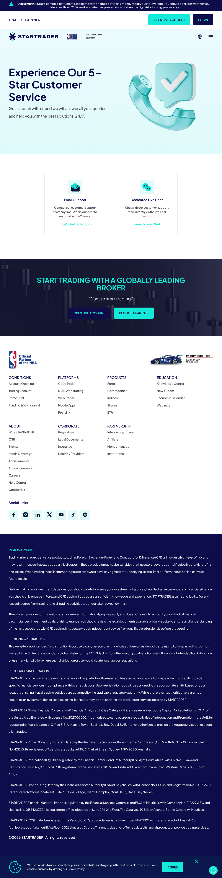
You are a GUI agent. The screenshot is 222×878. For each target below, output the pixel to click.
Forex (111, 383)
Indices (112, 398)
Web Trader (66, 398)
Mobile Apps (67, 405)
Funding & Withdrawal (24, 405)
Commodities (117, 391)
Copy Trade (66, 383)
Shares (112, 405)
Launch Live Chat (146, 224)
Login (203, 20)
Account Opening (21, 383)
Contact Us (17, 489)
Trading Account (20, 391)
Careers (14, 475)
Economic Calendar (171, 398)
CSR (12, 439)
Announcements (21, 468)
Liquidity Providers (71, 453)
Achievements (19, 461)
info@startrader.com (75, 224)
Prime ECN (16, 398)
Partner (32, 20)
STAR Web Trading (70, 391)
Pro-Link (64, 412)
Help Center (17, 482)
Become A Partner (134, 313)
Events (13, 446)
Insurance (65, 446)
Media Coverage (21, 453)
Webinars (163, 405)
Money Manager (119, 446)
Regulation (66, 432)
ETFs (110, 412)
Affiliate (113, 439)
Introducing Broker (120, 432)
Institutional (115, 453)
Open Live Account (169, 20)
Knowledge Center (170, 383)
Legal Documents (70, 439)
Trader (15, 20)
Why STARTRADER (21, 432)
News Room (165, 391)
